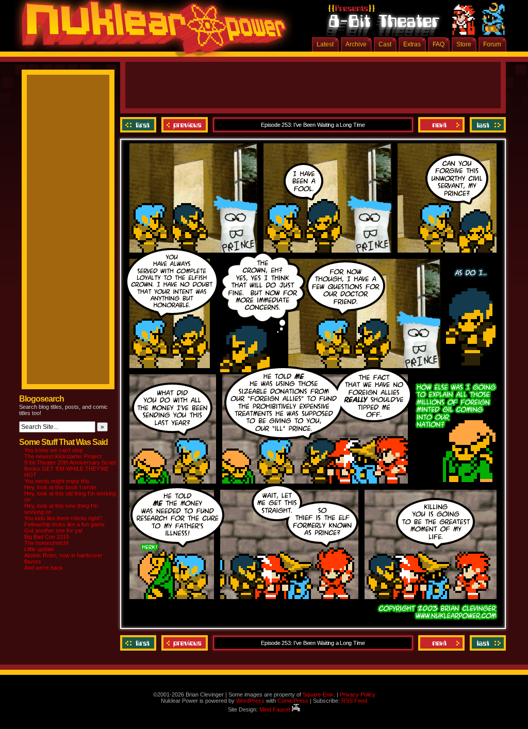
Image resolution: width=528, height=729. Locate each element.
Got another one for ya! (53, 530)
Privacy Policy (357, 694)
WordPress (250, 701)
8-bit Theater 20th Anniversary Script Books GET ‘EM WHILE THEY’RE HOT (70, 468)
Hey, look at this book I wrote (60, 487)
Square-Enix (318, 694)
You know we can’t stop (53, 450)
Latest (325, 44)
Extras (412, 44)
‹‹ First (139, 125)
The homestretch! (46, 543)
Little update (39, 549)
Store (463, 44)
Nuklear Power (150, 31)
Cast (384, 44)
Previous (184, 125)
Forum (492, 44)
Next (441, 125)
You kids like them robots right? (63, 518)
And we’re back (43, 568)
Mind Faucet (275, 709)
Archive (356, 44)
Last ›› (486, 125)
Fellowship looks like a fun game (64, 524)
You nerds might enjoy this (57, 481)
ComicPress (292, 701)
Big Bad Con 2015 (46, 537)
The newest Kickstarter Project (63, 456)
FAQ (438, 44)
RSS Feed (354, 701)
